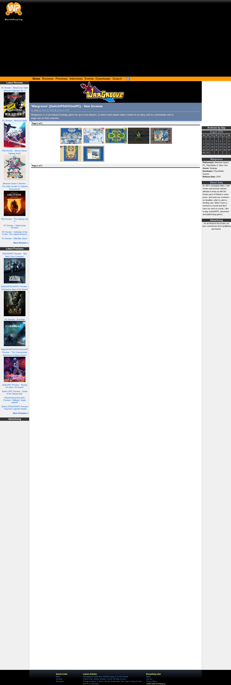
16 (204, 147)
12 (216, 144)
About (148, 677)
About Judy (216, 182)
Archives (59, 679)
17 (208, 147)
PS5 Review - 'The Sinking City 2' (14, 220)
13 (220, 144)
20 (220, 147)
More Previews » (20, 413)
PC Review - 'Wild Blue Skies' (14, 238)
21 (225, 147)
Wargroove (216, 159)
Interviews (76, 78)
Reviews (47, 78)
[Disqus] (115, 215)
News (58, 677)
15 (229, 144)
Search (117, 78)
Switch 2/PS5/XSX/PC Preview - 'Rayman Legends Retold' (14, 407)
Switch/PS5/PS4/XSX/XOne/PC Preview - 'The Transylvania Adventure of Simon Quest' (14, 352)
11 (212, 144)
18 (212, 147)
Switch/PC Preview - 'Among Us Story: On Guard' (14, 386)
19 (216, 147)
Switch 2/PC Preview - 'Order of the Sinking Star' (14, 392)
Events (89, 78)
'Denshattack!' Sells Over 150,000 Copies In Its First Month (105, 677)
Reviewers (60, 681)
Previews (61, 78)
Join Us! (149, 679)
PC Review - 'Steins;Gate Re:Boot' (15, 226)
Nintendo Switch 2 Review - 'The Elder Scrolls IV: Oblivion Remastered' (15, 186)
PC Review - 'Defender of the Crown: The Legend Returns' (14, 233)
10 (208, 144)
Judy (36, 110)
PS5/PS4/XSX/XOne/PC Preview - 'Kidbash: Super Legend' (14, 400)
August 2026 (216, 132)
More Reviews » (21, 243)
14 (225, 144)
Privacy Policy (151, 681)
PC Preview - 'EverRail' (15, 319)
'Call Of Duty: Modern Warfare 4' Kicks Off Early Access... (105, 679)
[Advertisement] (115, 49)
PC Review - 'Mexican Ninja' (14, 121)
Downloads (103, 78)
